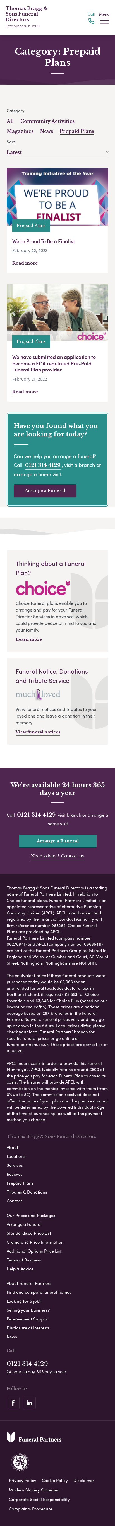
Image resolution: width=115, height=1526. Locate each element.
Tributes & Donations (27, 1192)
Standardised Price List (29, 1233)
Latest (14, 152)
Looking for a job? (24, 1301)
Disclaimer (83, 1480)
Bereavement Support (28, 1319)
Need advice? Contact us (57, 856)
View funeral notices (38, 732)
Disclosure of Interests (28, 1328)
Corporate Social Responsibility (39, 1499)
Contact (14, 1201)
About (12, 1147)
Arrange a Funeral (45, 490)
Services (15, 1165)
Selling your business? (28, 1310)
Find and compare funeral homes (39, 1292)
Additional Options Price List (34, 1251)
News (46, 131)
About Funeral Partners (29, 1283)
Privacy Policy (22, 1480)
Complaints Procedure (30, 1509)
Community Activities (47, 121)
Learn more (29, 639)
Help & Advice (20, 1269)
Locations (16, 1156)
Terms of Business (24, 1260)
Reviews (14, 1174)
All (10, 121)
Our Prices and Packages (31, 1215)
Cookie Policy (55, 1480)
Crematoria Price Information (35, 1242)
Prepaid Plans (77, 131)
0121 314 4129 (43, 465)
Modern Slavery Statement (35, 1490)
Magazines (20, 131)
